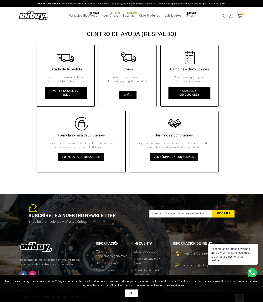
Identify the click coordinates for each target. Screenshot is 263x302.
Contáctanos (105, 270)
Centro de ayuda (107, 263)
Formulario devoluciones (81, 157)
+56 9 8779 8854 (196, 253)
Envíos (127, 95)
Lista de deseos (145, 251)
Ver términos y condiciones (174, 157)
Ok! (131, 293)
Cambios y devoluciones (189, 92)
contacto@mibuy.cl (197, 265)
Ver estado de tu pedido (65, 92)
